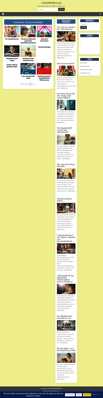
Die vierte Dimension (44, 40)
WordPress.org (85, 73)
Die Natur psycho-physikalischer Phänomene (44, 78)
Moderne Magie (44, 47)
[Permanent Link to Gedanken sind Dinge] (12, 51)
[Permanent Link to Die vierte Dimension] (44, 31)
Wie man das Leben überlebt (66, 165)
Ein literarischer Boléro (64, 199)
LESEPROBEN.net (51, 2)
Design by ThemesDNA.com (51, 391)
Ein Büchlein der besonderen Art (64, 317)
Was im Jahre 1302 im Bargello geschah (66, 349)
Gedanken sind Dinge (12, 59)
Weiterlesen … (61, 58)
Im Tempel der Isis (12, 39)
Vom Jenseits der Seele (28, 77)
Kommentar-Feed (86, 69)
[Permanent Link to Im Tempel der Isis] (12, 31)
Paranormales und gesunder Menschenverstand (28, 41)
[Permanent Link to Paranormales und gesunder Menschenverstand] (28, 31)
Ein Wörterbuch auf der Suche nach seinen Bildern (66, 95)
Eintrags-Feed (84, 66)
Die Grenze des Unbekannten (28, 59)
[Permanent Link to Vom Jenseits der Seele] (28, 68)
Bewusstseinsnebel (65, 63)
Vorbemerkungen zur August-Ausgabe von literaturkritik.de (66, 238)
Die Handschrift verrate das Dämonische (64, 129)
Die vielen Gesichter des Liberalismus (66, 28)
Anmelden (83, 63)
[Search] (100, 14)
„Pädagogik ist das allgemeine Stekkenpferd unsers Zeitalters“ (65, 278)
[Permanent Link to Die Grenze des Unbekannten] (28, 51)
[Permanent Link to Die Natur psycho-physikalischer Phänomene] (44, 68)
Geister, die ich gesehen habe (11, 66)
